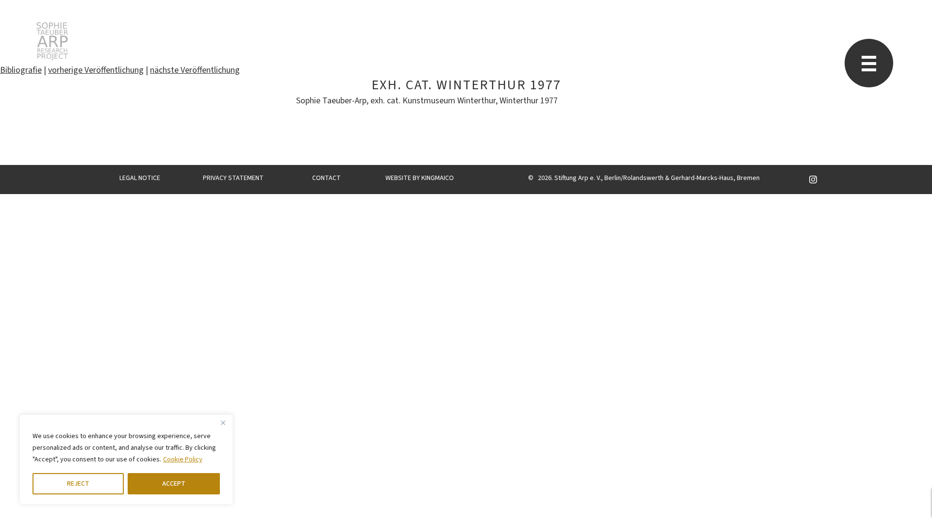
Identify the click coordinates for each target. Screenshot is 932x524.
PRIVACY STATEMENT (233, 178)
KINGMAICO (437, 178)
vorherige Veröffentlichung (96, 70)
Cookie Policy (182, 459)
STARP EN (52, 41)
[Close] (223, 422)
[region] (126, 459)
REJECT (78, 484)
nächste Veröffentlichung (195, 70)
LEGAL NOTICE (139, 178)
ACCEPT (173, 484)
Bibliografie (21, 70)
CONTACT (326, 178)
